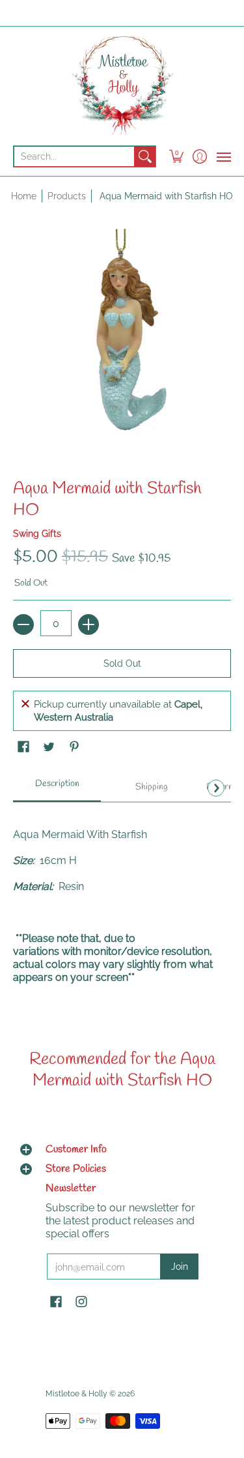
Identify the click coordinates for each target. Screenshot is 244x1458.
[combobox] (74, 156)
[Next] (216, 788)
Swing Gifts (37, 533)
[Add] (88, 624)
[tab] (57, 788)
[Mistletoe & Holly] (122, 85)
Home (23, 196)
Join (179, 1266)
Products (66, 196)
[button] (176, 156)
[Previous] (28, 788)
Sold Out (122, 663)
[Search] (145, 156)
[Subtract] (23, 624)
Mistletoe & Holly (76, 1393)
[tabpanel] (122, 906)
